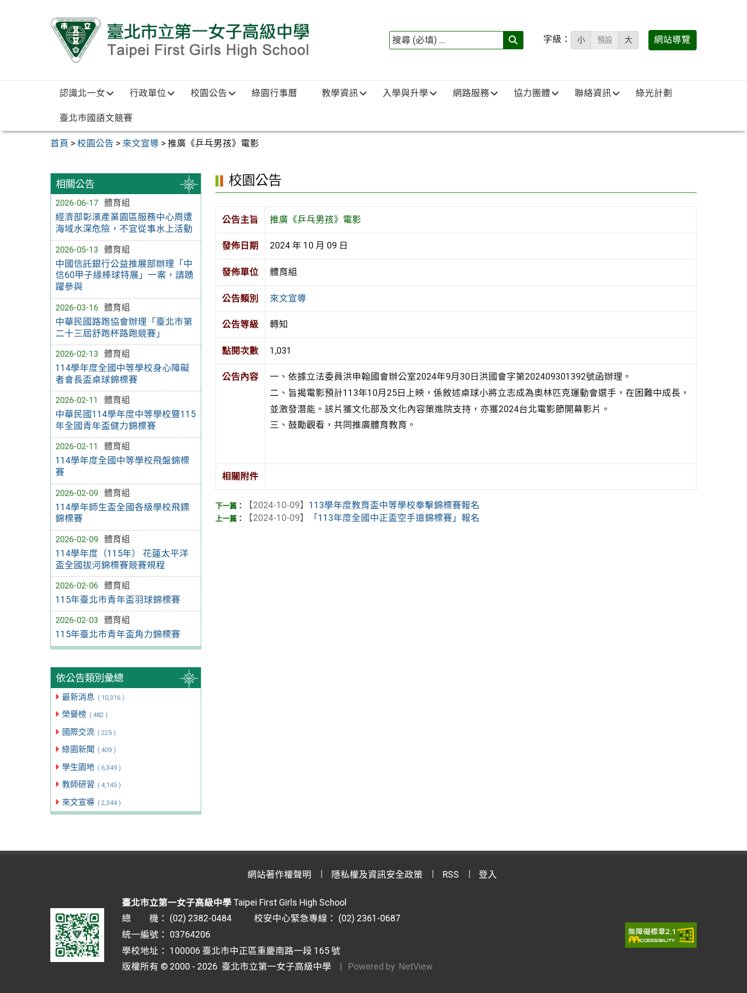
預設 (604, 40)
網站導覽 (672, 40)
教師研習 (91, 784)
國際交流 (88, 732)
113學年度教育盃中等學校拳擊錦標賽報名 (362, 505)
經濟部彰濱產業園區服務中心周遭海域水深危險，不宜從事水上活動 (124, 223)
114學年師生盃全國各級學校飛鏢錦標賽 (122, 513)
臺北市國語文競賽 (96, 118)
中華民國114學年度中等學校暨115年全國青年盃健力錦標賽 (125, 420)
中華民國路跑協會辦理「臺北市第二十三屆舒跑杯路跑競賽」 (124, 327)
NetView (415, 966)
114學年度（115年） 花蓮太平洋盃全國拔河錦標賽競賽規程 (122, 559)
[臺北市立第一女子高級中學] (179, 40)
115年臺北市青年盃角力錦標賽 (117, 634)
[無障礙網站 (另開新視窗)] (661, 935)
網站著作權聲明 (279, 875)
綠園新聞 (88, 749)
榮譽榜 (84, 714)
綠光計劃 (654, 93)
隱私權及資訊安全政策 (377, 875)
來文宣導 (91, 802)
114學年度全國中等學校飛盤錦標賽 (122, 466)
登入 (488, 875)
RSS (451, 875)
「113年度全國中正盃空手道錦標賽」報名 (362, 518)
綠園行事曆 (274, 93)
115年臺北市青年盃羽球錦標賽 (117, 600)
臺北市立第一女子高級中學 (274, 966)
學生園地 (91, 767)
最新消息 (93, 697)
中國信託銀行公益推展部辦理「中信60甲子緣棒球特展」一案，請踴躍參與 (124, 275)
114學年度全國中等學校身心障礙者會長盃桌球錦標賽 (122, 374)
